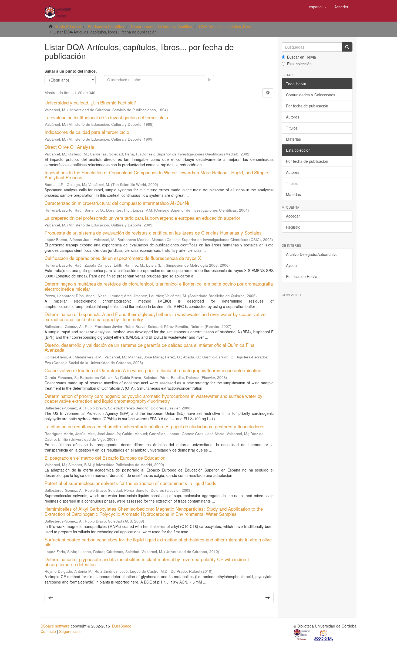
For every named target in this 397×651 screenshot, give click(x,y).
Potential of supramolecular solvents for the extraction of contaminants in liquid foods (130, 483)
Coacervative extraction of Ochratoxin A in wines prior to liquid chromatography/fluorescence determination (153, 370)
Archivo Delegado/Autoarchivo (312, 254)
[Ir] (347, 47)
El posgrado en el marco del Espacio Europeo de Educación (105, 457)
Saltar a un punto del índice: (71, 71)
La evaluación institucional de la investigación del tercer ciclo (106, 117)
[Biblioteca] (302, 635)
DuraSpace (121, 626)
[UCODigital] (324, 635)
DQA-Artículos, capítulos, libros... (227, 26)
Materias (293, 139)
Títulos (292, 128)
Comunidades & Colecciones (310, 94)
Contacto (48, 631)
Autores (292, 117)
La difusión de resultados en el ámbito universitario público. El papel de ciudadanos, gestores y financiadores (155, 426)
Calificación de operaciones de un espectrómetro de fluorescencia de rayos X (123, 258)
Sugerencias (69, 631)
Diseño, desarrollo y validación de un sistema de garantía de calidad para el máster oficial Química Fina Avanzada (149, 347)
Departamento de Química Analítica (161, 26)
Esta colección (299, 63)
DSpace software (55, 626)
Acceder (293, 216)
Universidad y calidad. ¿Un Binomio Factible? (90, 102)
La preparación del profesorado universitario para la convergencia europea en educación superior (142, 217)
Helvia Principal (68, 26)
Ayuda (291, 265)
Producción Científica (106, 26)
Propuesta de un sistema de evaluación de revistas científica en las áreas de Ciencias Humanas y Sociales (153, 232)
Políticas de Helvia (301, 276)
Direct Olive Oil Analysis (69, 146)
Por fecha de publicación (307, 106)
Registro (293, 227)
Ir (209, 79)
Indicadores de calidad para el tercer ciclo (87, 131)
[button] (317, 6)
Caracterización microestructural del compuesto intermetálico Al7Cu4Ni (117, 202)
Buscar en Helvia (301, 57)
